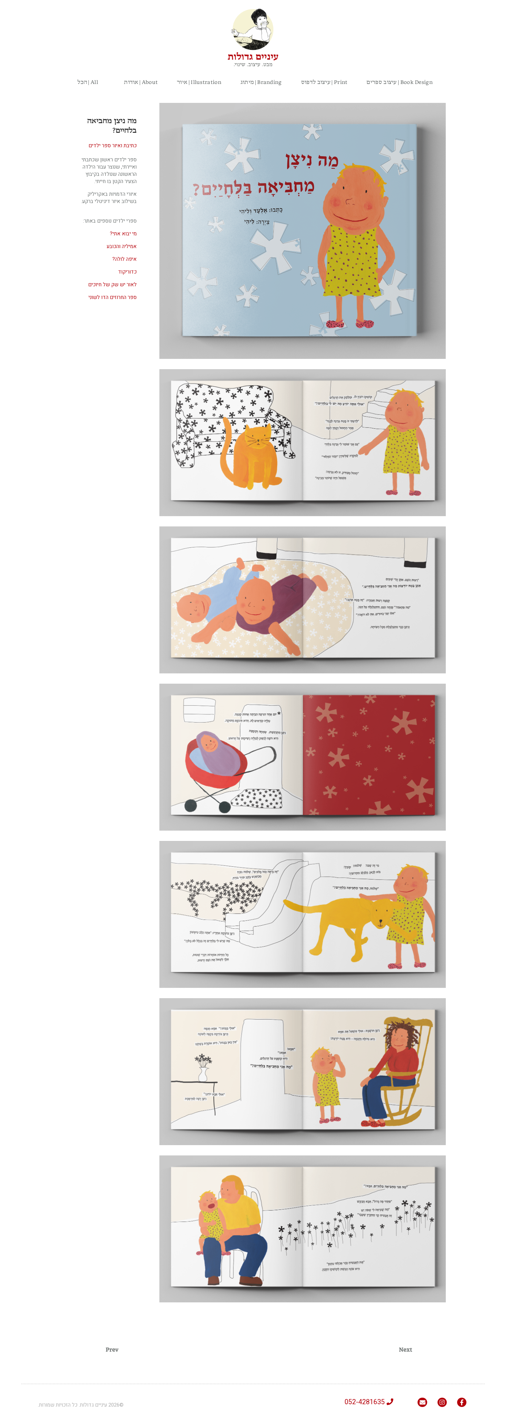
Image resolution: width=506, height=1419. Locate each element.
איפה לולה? (124, 259)
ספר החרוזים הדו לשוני (112, 297)
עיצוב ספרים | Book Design (400, 81)
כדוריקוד (127, 272)
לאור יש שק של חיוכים (112, 284)
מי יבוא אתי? (123, 233)
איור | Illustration (199, 81)
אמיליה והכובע (122, 246)
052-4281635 (366, 1402)
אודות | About (141, 81)
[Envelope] (422, 1402)
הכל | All (78, 81)
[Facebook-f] (461, 1402)
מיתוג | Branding (261, 81)
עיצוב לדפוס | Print (324, 81)
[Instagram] (442, 1402)
